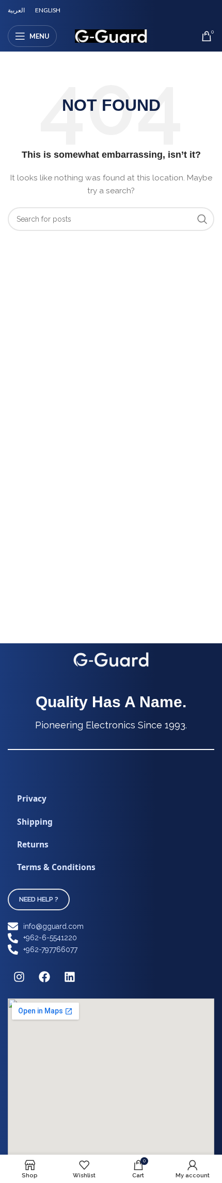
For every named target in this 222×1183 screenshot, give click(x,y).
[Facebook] (44, 976)
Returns (33, 844)
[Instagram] (19, 976)
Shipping (35, 821)
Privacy (31, 798)
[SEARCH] (202, 219)
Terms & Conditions (56, 867)
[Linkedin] (69, 976)
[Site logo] (111, 35)
